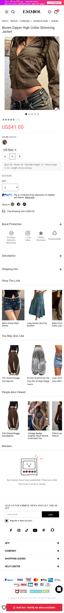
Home (5, 21)
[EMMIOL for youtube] (35, 530)
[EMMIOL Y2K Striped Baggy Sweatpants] (13, 415)
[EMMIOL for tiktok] (26, 530)
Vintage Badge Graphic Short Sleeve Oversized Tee (38, 436)
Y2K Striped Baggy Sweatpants (11, 434)
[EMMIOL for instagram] (18, 530)
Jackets (54, 21)
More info (30, 197)
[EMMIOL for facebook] (10, 530)
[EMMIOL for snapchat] (52, 529)
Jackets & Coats (40, 21)
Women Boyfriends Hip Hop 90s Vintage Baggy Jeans (38, 381)
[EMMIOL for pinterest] (43, 530)
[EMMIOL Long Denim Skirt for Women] (38, 305)
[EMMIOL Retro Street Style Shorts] (13, 305)
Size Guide (7, 175)
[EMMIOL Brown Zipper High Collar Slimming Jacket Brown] (4, 143)
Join (50, 514)
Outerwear (25, 21)
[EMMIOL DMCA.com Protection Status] (39, 593)
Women (14, 21)
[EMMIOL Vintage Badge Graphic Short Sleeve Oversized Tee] (39, 415)
